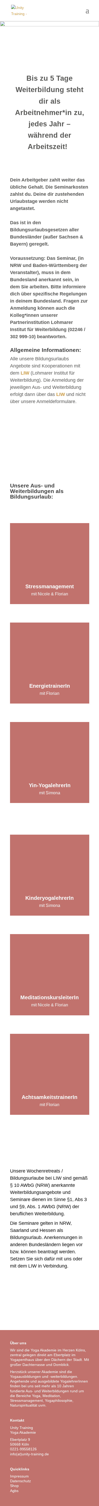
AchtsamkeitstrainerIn (49, 1097)
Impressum (19, 1476)
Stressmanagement (49, 586)
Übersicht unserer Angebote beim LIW (49, 435)
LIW (25, 373)
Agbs (14, 1491)
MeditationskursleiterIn (49, 997)
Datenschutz (20, 1481)
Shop (14, 1486)
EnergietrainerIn (49, 686)
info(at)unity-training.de (29, 1454)
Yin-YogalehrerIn (49, 785)
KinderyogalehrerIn (49, 898)
